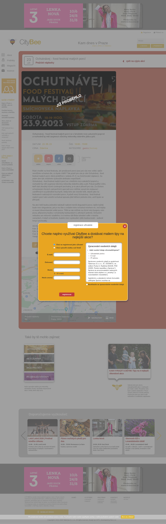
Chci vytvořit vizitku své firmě (68, 248)
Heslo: (50, 270)
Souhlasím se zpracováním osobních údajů (106, 284)
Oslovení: (49, 262)
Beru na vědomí (128, 517)
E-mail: (50, 255)
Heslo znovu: (47, 278)
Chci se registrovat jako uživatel (69, 245)
